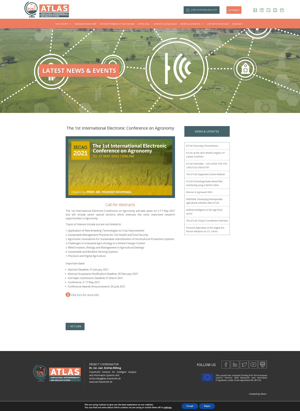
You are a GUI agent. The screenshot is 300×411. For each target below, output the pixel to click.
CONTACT (237, 23)
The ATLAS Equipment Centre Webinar (205, 174)
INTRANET (234, 10)
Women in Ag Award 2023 (199, 192)
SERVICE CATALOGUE (165, 23)
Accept (189, 406)
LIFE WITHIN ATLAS (218, 23)
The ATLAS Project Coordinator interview (207, 220)
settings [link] (168, 407)
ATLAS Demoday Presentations (202, 145)
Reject (207, 406)
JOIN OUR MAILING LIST (204, 9)
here (79, 295)
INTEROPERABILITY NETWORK (117, 23)
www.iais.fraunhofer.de (100, 381)
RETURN (75, 326)
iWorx (263, 393)
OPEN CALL (144, 23)
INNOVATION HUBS (85, 23)
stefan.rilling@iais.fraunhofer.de (105, 378)
